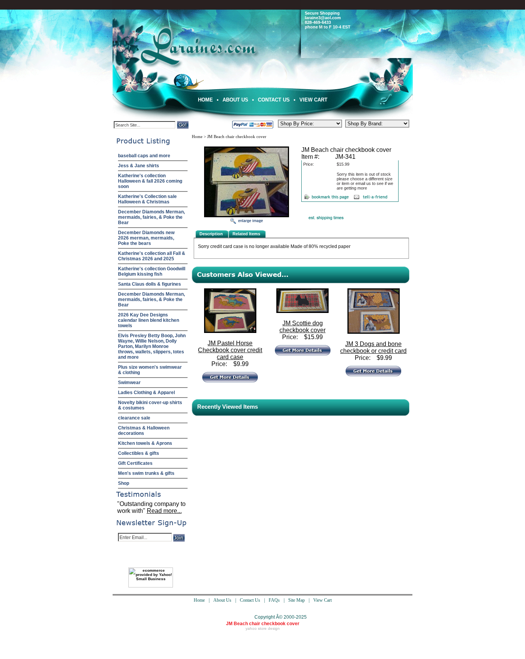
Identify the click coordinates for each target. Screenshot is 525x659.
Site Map (296, 600)
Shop (123, 483)
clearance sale (134, 418)
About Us (235, 100)
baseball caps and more (144, 155)
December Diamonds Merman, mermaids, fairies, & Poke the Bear (151, 217)
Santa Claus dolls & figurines (149, 284)
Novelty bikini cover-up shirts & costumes (150, 405)
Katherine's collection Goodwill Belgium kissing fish (151, 271)
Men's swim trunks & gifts (146, 473)
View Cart (313, 100)
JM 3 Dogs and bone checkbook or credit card (373, 347)
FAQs (274, 600)
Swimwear (129, 382)
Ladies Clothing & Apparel (146, 392)
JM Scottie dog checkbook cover (302, 326)
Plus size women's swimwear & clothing (150, 369)
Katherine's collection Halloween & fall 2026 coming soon (150, 181)
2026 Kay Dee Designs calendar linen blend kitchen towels (148, 320)
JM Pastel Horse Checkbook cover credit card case (230, 350)
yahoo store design (263, 628)
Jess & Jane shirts (138, 165)
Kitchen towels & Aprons (145, 443)
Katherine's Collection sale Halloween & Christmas (147, 199)
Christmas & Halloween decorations (143, 430)
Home (205, 100)
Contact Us (274, 100)
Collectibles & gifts (138, 453)
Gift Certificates (135, 463)
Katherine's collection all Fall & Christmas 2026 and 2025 (151, 256)
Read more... (164, 511)
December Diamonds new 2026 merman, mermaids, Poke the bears (146, 238)
